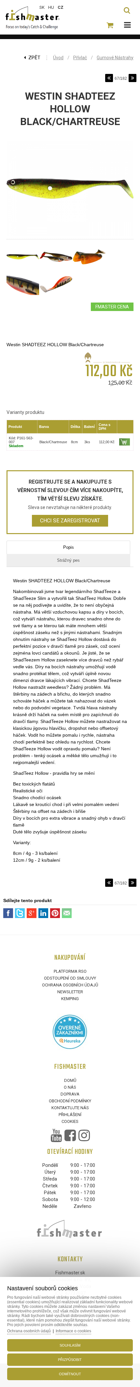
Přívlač (80, 57)
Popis (68, 547)
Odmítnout (70, 1374)
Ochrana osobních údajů (70, 985)
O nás (70, 1087)
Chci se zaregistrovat (70, 520)
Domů (70, 1080)
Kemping (70, 998)
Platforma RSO (70, 971)
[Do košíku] (124, 442)
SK (42, 7)
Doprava (70, 1094)
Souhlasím (70, 1345)
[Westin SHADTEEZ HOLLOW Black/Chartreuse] (70, 236)
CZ (60, 7)
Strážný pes (68, 560)
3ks (87, 442)
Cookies (70, 1121)
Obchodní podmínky (70, 1100)
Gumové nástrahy (115, 57)
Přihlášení (70, 1114)
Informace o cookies (73, 1331)
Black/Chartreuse (53, 442)
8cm (74, 442)
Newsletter (70, 991)
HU (51, 7)
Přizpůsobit (70, 1360)
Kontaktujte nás (70, 1107)
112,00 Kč (107, 442)
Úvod (58, 57)
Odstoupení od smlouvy (70, 978)
